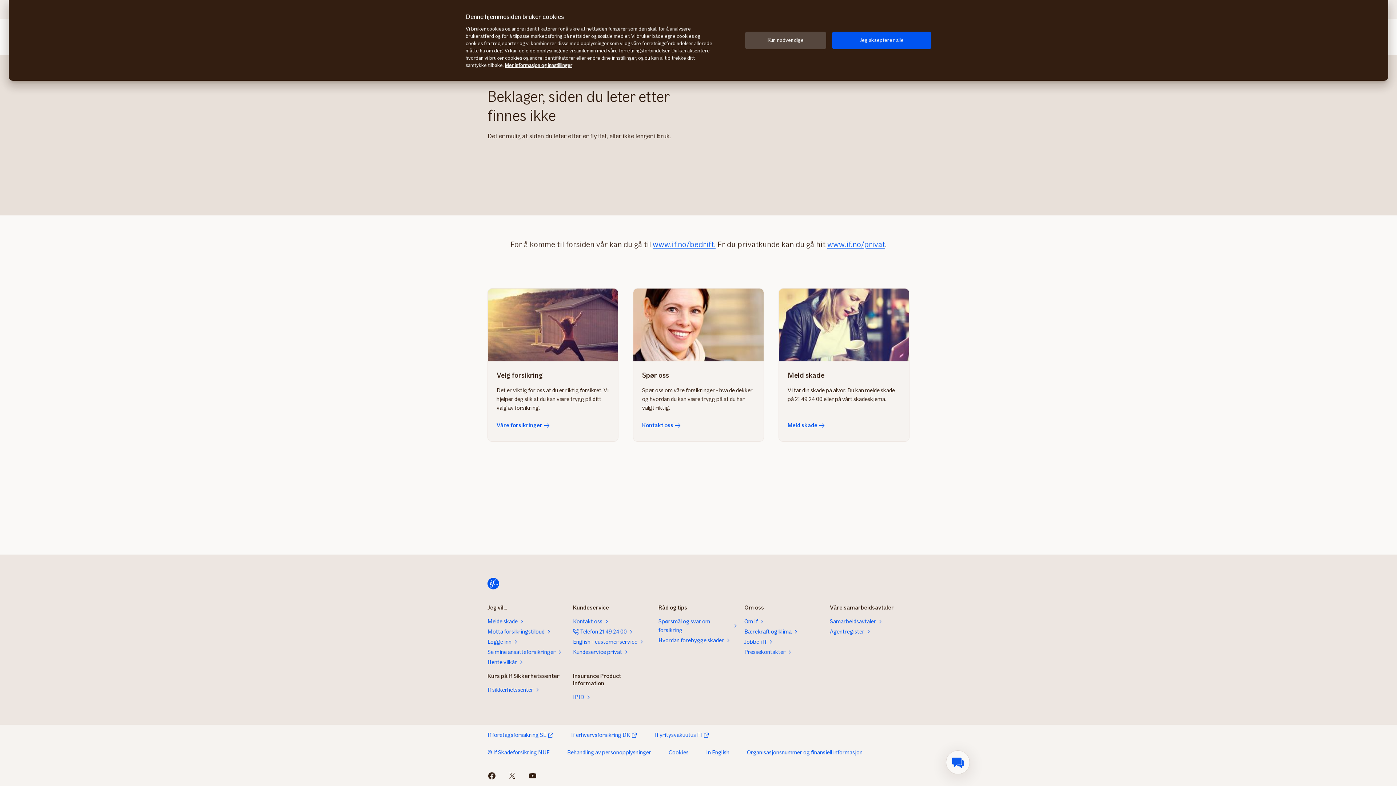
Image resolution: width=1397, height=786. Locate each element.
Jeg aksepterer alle (882, 40)
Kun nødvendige (786, 40)
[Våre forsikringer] (553, 325)
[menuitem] (958, 762)
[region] (698, 40)
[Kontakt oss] (698, 325)
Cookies (679, 752)
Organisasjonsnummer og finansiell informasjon (805, 752)
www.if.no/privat (856, 244)
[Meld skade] (844, 325)
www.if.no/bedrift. (684, 244)
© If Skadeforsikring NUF (518, 752)
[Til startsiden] (493, 584)
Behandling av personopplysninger (609, 752)
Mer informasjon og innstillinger (538, 65)
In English (717, 752)
